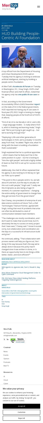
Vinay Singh (5, 306)
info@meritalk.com (10, 335)
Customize (21, 412)
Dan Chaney (6, 302)
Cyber (6, 383)
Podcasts (7, 362)
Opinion (6, 359)
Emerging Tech (7, 262)
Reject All (21, 418)
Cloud (6, 380)
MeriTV (6, 366)
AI (2, 300)
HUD (3, 304)
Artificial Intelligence (22, 262)
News (6, 351)
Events (6, 355)
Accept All (21, 406)
